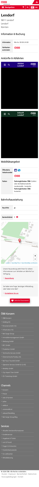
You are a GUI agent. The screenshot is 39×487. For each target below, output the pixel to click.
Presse (4, 394)
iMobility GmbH (7, 368)
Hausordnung (9, 278)
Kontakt (20, 477)
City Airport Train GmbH (10, 372)
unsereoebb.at (7, 409)
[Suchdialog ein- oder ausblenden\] (27, 7)
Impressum (12, 474)
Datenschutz (32, 474)
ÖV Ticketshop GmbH (9, 376)
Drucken (4, 474)
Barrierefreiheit (22, 474)
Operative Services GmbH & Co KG (14, 365)
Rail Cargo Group (8, 334)
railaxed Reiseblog (8, 413)
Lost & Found (6, 442)
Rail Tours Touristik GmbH (11, 361)
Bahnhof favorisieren (20, 300)
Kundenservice (7, 434)
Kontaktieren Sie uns (11, 293)
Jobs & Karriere (7, 398)
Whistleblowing (7, 458)
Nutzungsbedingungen (9, 477)
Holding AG (6, 322)
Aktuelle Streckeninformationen (13, 431)
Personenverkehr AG (9, 326)
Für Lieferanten (7, 454)
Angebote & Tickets (9, 438)
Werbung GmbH (8, 341)
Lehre (4, 401)
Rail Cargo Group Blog (9, 417)
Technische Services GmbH (11, 353)
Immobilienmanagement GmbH (13, 337)
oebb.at (5, 405)
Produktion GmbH (8, 349)
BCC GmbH (6, 345)
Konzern (5, 390)
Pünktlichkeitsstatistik (9, 450)
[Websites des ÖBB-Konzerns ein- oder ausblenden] (37, 2)
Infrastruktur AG (7, 330)
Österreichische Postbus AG (11, 357)
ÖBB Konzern (6, 318)
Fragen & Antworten (9, 446)
